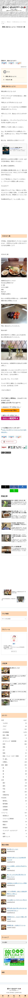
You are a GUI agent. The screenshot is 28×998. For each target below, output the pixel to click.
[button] (25, 619)
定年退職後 (8, 452)
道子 (14, 643)
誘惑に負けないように (11, 76)
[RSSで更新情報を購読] (16, 651)
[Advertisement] (14, 43)
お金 (3, 452)
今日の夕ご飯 (9, 79)
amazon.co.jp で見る (10, 410)
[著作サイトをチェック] (12, 651)
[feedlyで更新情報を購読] (14, 651)
